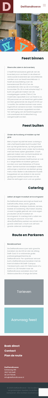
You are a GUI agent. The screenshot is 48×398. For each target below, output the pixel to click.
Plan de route (13, 355)
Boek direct (12, 346)
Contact (10, 351)
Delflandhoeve (31, 6)
